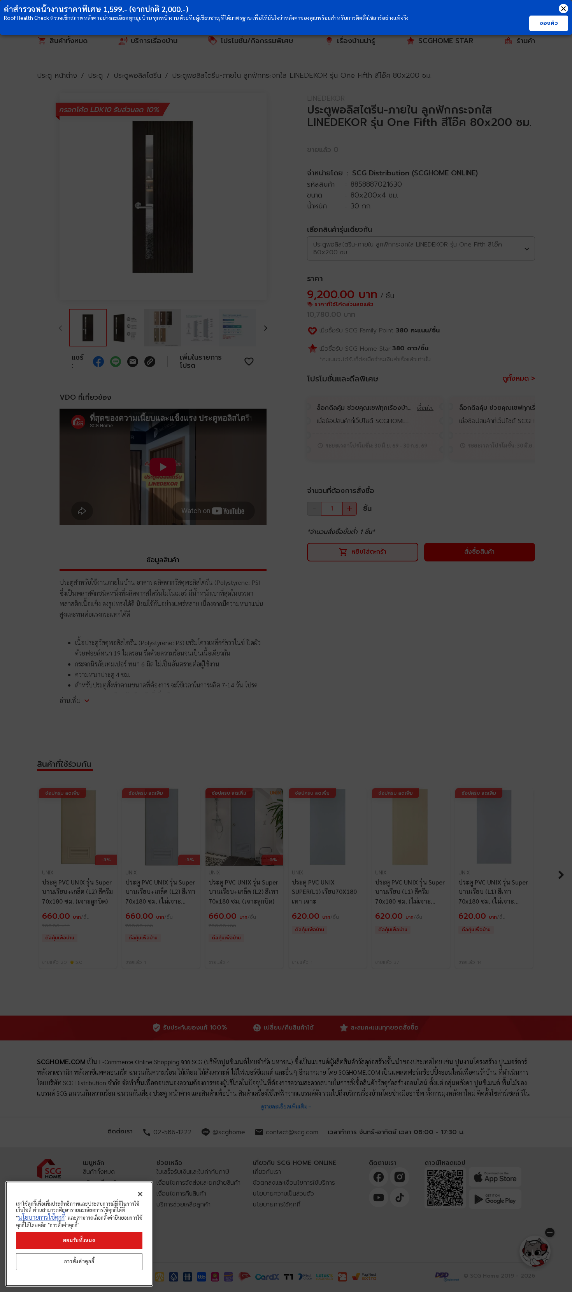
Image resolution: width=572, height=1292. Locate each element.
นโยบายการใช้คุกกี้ (41, 1217)
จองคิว (549, 23)
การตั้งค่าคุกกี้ (79, 1261)
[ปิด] (140, 1194)
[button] (563, 8)
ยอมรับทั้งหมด (79, 1240)
